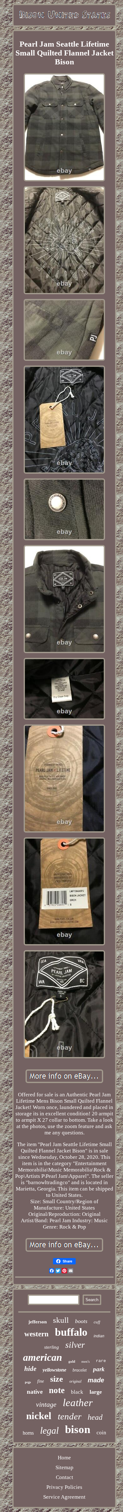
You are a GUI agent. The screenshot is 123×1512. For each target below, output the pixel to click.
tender (69, 1416)
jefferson (37, 1321)
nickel (38, 1415)
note (57, 1390)
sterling (51, 1347)
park (99, 1369)
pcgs (28, 1382)
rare (101, 1361)
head (95, 1417)
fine (40, 1381)
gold (71, 1361)
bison (77, 1429)
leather (78, 1402)
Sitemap (64, 1467)
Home (64, 1458)
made (96, 1380)
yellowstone (54, 1369)
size (56, 1379)
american (42, 1357)
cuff (97, 1322)
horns (28, 1433)
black (77, 1392)
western (36, 1334)
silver (75, 1345)
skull (61, 1320)
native (35, 1391)
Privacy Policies (64, 1487)
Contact (64, 1477)
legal (49, 1430)
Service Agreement (64, 1497)
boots (81, 1321)
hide (30, 1368)
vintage (46, 1404)
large (96, 1392)
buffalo (71, 1332)
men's (85, 1361)
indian (99, 1336)
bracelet (80, 1370)
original (75, 1381)
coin (101, 1433)
